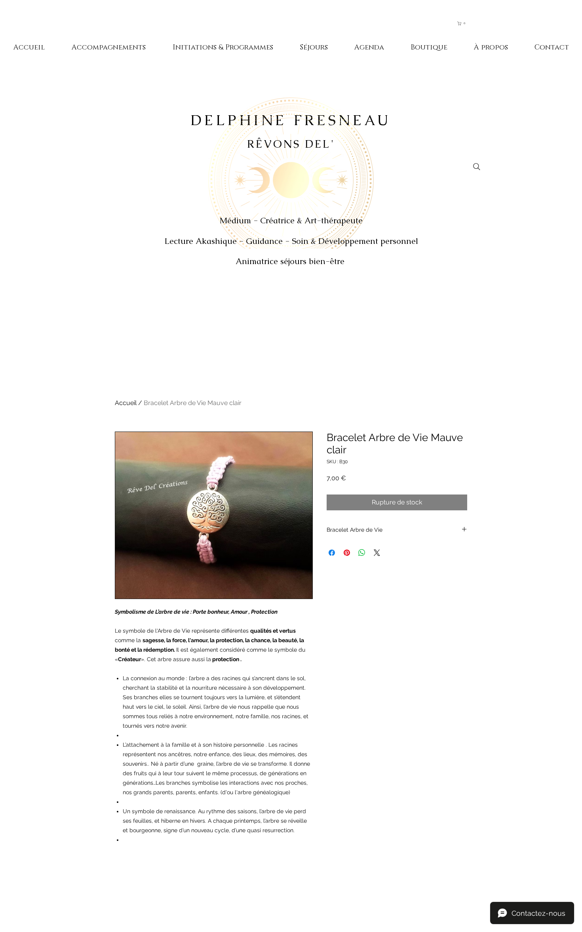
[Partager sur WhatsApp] (362, 552)
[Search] (476, 166)
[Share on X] (377, 552)
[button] (465, 23)
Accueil (126, 403)
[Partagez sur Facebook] (332, 552)
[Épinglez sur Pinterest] (347, 552)
